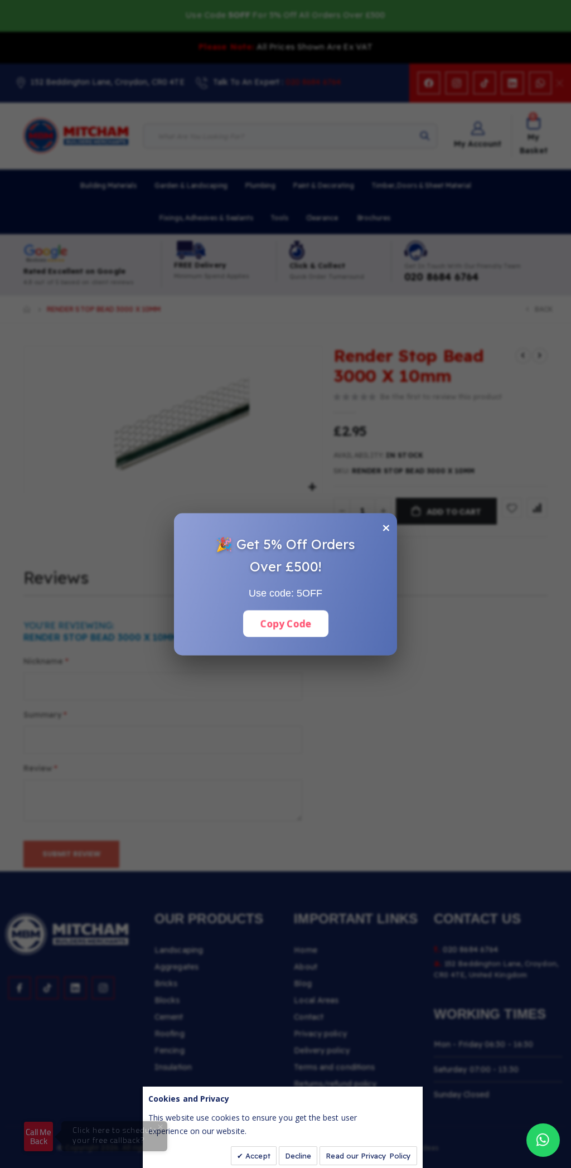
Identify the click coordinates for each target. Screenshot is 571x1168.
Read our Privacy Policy (368, 1155)
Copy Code (285, 623)
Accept (256, 1155)
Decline (298, 1155)
